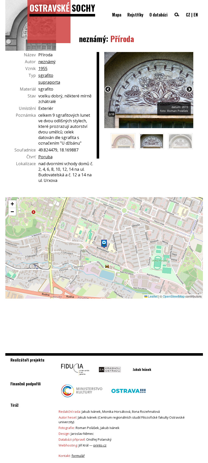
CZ (188, 15)
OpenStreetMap (174, 296)
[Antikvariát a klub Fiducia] (75, 377)
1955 (42, 68)
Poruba (45, 157)
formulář (78, 455)
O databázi (158, 15)
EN (196, 15)
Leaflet (152, 296)
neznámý (47, 61)
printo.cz (100, 445)
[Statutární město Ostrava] (128, 398)
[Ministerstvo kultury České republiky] (82, 398)
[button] (104, 244)
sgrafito (45, 75)
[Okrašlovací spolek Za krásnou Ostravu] (110, 377)
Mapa (116, 15)
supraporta (49, 82)
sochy (62, 7)
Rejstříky (135, 15)
